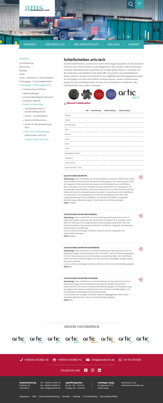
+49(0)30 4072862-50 (36, 359)
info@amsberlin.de (102, 359)
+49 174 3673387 (132, 359)
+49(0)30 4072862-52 (69, 359)
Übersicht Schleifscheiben (78, 103)
